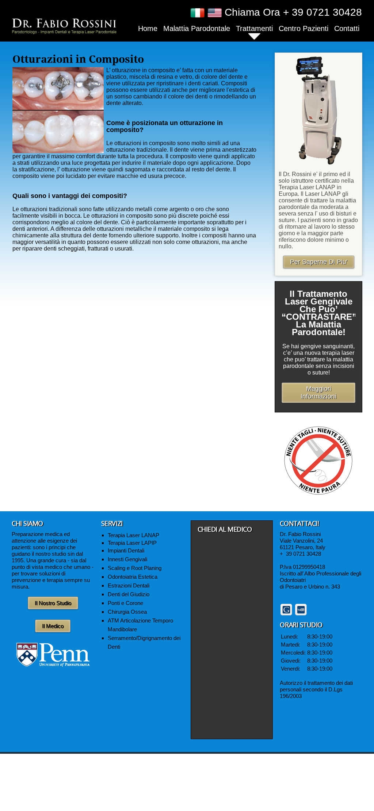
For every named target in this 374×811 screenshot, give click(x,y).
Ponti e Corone (125, 603)
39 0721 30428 (303, 554)
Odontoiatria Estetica (132, 577)
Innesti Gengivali (127, 559)
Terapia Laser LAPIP (132, 543)
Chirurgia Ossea (127, 612)
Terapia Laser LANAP (133, 535)
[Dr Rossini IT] (64, 25)
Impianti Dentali (126, 550)
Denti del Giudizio (128, 594)
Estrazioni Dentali (128, 585)
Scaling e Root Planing (134, 568)
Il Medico (53, 626)
